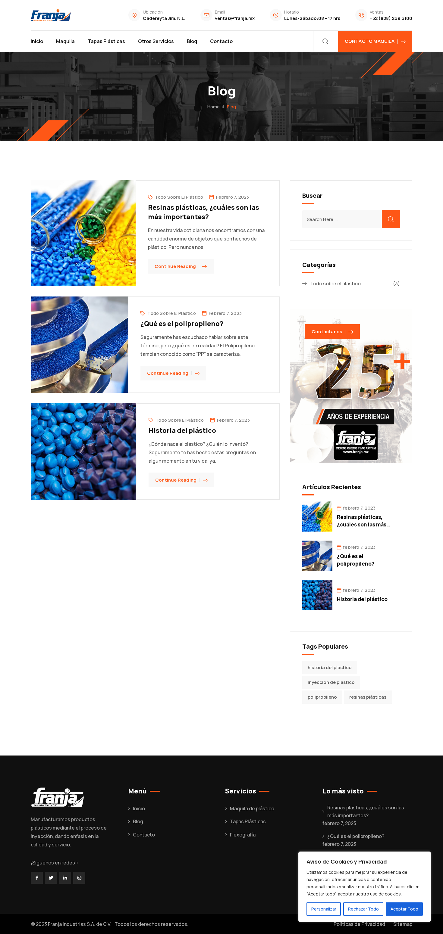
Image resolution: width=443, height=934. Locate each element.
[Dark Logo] (51, 15)
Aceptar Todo (404, 909)
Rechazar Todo (363, 909)
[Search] (325, 41)
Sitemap (402, 924)
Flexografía (243, 834)
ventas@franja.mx (235, 18)
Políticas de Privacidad (359, 924)
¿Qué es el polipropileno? (181, 323)
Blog (192, 41)
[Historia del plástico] (317, 594)
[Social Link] (37, 878)
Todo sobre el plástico (179, 197)
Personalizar (323, 909)
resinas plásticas (367, 697)
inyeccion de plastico (331, 682)
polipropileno (322, 697)
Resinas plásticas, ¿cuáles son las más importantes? (203, 212)
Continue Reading (175, 266)
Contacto (221, 41)
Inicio (37, 41)
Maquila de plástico (252, 808)
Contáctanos (327, 331)
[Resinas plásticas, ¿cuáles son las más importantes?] (317, 516)
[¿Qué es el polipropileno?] (317, 555)
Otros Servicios (156, 41)
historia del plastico (330, 667)
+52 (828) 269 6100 (391, 18)
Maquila (65, 41)
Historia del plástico (182, 430)
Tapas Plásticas (106, 41)
